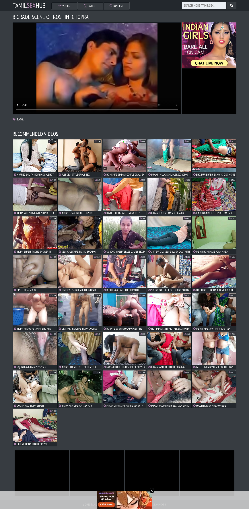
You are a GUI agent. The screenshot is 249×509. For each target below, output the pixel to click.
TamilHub (29, 5)
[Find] (231, 5)
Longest (118, 6)
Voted (66, 6)
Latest (92, 6)
